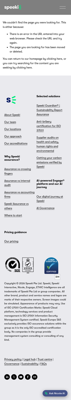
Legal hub (30, 359)
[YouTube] (21, 377)
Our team (10, 122)
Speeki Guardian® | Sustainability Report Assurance (49, 110)
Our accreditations (15, 143)
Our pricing (11, 241)
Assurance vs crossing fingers (17, 171)
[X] (14, 377)
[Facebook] (28, 377)
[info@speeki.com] (34, 377)
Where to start (13, 215)
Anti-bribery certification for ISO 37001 (49, 126)
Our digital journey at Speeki (50, 199)
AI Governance (45, 208)
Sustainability (29, 363)
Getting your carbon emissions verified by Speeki (49, 162)
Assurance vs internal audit (17, 183)
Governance (11, 363)
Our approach (13, 136)
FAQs (43, 363)
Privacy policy (13, 359)
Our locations (12, 129)
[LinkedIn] (7, 377)
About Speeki (12, 114)
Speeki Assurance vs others (16, 206)
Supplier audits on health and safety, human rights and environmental (48, 144)
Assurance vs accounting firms (19, 194)
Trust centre (45, 359)
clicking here (54, 58)
